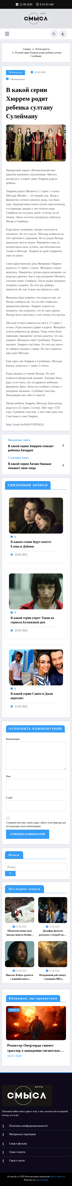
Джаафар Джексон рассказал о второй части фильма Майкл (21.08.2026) (53, 933)
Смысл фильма (18, 1143)
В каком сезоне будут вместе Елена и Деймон (31, 544)
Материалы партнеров (22, 1134)
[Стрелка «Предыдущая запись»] (63, 445)
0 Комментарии (17, 79)
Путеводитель (15, 72)
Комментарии (13, 739)
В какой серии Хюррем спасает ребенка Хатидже (31, 448)
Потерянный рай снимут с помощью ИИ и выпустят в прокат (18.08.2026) (52, 977)
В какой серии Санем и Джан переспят (32, 696)
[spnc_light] (63, 34)
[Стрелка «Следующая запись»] (63, 465)
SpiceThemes (42, 1180)
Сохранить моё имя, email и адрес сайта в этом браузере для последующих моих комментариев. (36, 824)
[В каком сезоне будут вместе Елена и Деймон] (36, 515)
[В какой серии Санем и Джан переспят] (36, 667)
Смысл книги (17, 1151)
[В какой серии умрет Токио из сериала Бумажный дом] (36, 591)
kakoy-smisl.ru (57, 1176)
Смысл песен (17, 1160)
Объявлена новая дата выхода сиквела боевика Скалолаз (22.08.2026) (19, 933)
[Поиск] (54, 34)
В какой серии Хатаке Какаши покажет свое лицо (29, 466)
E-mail (9, 797)
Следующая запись (18, 457)
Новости (40, 1010)
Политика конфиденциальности (28, 1125)
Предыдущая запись (19, 440)
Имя (8, 776)
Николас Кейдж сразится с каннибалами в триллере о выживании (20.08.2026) (19, 977)
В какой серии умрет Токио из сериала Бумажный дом (32, 620)
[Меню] (7, 34)
